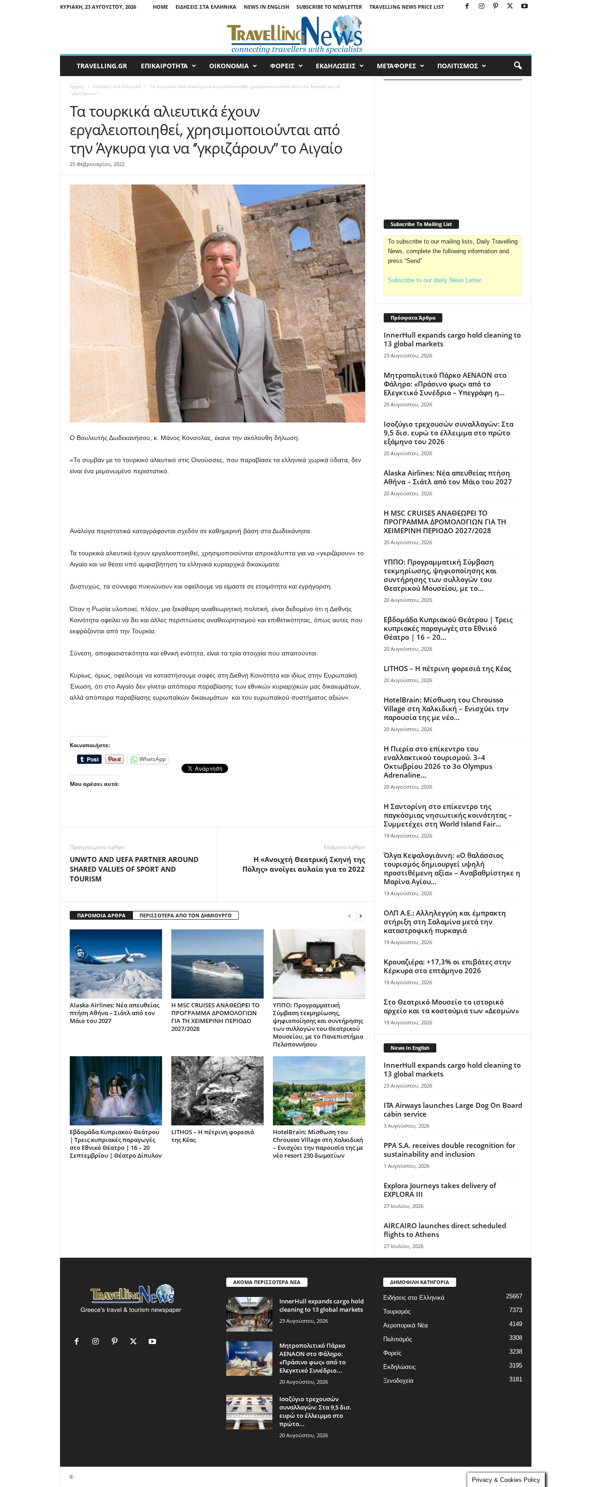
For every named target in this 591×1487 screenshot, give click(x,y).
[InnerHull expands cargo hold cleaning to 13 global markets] (249, 1314)
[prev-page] (349, 916)
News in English (266, 6)
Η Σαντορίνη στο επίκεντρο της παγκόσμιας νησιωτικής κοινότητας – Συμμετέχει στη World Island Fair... (448, 815)
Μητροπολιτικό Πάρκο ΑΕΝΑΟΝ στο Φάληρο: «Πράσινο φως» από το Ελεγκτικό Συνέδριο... (312, 1357)
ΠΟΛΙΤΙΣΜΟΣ (457, 65)
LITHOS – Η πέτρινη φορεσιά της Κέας (212, 1136)
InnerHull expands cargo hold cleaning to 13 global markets (452, 339)
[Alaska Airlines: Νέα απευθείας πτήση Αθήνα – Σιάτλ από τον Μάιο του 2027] (116, 964)
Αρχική (77, 86)
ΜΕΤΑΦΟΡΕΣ (396, 65)
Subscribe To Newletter (329, 6)
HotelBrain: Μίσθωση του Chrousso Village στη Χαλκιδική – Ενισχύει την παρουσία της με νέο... (446, 708)
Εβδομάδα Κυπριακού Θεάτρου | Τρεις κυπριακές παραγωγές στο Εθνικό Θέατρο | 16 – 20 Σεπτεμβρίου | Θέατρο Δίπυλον (116, 1144)
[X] (510, 6)
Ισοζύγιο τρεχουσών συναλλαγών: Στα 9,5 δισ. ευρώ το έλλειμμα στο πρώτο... (315, 1411)
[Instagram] (481, 6)
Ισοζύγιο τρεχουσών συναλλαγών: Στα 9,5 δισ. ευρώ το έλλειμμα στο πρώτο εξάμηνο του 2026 (448, 432)
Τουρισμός (396, 1311)
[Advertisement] (217, 501)
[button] (517, 66)
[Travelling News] (295, 33)
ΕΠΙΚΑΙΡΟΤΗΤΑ (164, 65)
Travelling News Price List (406, 6)
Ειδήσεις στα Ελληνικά (205, 6)
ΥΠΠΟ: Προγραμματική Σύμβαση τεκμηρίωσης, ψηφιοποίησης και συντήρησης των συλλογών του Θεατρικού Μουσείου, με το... (440, 575)
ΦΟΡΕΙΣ (282, 65)
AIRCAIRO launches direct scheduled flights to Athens (445, 1230)
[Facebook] (467, 6)
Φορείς (392, 1353)
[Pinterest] (495, 6)
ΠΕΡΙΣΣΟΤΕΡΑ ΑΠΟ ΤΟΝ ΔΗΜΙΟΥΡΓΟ (185, 915)
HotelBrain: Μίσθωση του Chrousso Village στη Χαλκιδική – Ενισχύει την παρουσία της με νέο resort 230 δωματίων (318, 1144)
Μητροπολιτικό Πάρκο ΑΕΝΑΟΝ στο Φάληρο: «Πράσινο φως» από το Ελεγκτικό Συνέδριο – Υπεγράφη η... (445, 383)
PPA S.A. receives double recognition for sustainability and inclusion (449, 1150)
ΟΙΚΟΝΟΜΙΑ (229, 65)
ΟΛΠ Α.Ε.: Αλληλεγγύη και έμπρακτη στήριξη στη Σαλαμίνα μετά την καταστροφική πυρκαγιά (445, 921)
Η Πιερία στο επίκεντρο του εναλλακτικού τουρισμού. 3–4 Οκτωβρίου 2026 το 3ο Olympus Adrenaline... (438, 761)
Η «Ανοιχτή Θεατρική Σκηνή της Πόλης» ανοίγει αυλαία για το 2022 (303, 864)
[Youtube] (524, 6)
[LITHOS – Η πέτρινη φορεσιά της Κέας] (217, 1090)
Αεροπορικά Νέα (405, 1325)
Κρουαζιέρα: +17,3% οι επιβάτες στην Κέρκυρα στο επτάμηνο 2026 (447, 966)
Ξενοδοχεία (398, 1380)
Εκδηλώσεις (399, 1366)
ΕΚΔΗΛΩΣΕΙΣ (336, 65)
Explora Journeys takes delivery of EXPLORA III (440, 1190)
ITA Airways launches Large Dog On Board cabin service (453, 1109)
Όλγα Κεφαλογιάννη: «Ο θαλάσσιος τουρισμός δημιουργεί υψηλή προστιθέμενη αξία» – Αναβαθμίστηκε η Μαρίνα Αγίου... (452, 868)
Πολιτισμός (397, 1339)
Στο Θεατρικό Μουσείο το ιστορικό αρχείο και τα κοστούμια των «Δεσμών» (451, 1006)
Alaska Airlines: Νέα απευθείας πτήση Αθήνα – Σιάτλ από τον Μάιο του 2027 (114, 1013)
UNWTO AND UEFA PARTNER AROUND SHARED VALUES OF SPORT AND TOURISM (134, 869)
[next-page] (360, 916)
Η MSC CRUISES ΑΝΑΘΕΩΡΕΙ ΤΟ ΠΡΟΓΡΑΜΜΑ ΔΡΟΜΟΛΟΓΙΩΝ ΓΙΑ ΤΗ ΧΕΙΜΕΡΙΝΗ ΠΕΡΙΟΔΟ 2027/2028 (215, 1017)
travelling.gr (102, 65)
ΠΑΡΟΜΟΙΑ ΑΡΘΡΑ (101, 915)
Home (160, 6)
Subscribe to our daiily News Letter (434, 280)
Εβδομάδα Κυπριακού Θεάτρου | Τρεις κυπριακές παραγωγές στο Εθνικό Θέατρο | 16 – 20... (448, 628)
